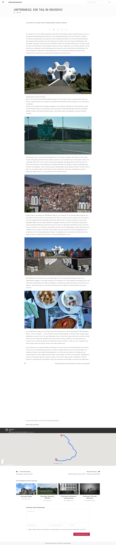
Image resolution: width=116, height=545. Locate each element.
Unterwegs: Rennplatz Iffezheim (47, 497)
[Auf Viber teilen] (58, 29)
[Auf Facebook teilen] (53, 29)
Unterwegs (18, 12)
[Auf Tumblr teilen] (62, 29)
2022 (35, 23)
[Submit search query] (109, 2)
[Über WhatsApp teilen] (66, 29)
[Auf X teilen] (49, 29)
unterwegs (64, 23)
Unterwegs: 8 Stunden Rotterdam (90, 497)
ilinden (38, 23)
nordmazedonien (50, 23)
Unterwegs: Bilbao (26, 496)
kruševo (43, 23)
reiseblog (58, 23)
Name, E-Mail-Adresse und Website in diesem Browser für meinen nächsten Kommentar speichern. (57, 530)
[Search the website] (98, 2)
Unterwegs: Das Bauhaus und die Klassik (68, 497)
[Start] (14, 12)
